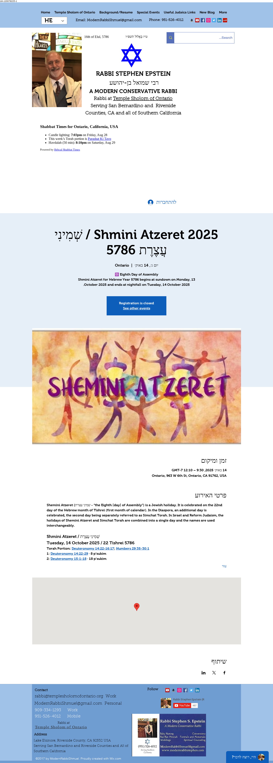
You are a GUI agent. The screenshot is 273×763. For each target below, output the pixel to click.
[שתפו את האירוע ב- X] (214, 672)
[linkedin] (208, 20)
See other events (136, 308)
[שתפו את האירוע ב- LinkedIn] (204, 672)
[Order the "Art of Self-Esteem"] (173, 690)
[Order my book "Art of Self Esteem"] (192, 20)
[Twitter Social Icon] (214, 20)
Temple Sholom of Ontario (143, 98)
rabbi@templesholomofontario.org (69, 696)
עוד (224, 566)
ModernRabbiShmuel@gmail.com (114, 20)
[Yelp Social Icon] (225, 20)
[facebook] (203, 20)
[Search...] (170, 37)
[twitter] (197, 20)
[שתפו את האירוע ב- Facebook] (224, 672)
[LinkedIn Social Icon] (219, 20)
